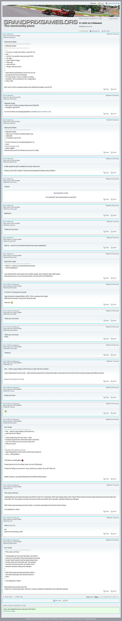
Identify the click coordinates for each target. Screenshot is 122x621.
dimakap (12, 407)
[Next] (118, 597)
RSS (66, 600)
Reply (107, 89)
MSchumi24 (88, 26)
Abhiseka (12, 37)
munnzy (12, 391)
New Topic (107, 31)
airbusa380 (13, 314)
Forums (86, 18)
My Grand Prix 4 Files (61, 193)
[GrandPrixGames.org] (40, 20)
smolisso (12, 225)
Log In (102, 3)
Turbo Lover (13, 182)
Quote (114, 89)
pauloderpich (13, 330)
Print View (58, 600)
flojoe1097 (13, 241)
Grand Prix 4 (93, 18)
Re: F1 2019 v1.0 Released (11, 284)
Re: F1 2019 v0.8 (8, 34)
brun (11, 364)
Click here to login (9, 611)
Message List (96, 31)
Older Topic (19, 597)
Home (81, 18)
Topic (100, 18)
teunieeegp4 (13, 209)
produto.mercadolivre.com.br (14, 379)
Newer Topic (8, 597)
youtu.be (12, 525)
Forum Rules (89, 619)
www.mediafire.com (44, 111)
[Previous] (100, 597)
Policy (94, 619)
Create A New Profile (114, 3)
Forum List (85, 31)
